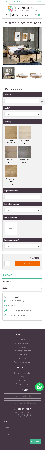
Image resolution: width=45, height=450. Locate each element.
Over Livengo (22, 380)
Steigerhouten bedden (22, 373)
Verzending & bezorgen (22, 351)
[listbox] (22, 156)
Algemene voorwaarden (22, 362)
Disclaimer (22, 358)
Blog (22, 376)
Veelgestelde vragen (22, 343)
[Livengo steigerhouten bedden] (22, 9)
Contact (23, 339)
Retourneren (22, 347)
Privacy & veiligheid (22, 354)
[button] (40, 64)
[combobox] (19, 15)
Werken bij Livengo (22, 384)
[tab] (22, 275)
